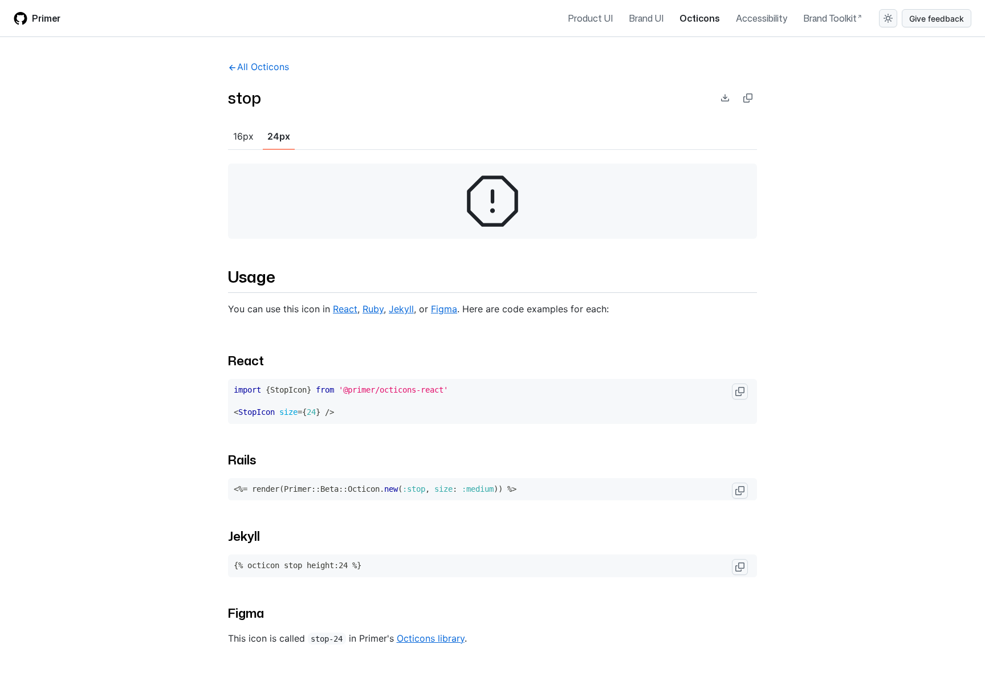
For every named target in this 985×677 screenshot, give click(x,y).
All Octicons (263, 66)
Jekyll (401, 309)
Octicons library (431, 638)
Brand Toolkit (830, 18)
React (345, 309)
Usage (251, 276)
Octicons (699, 18)
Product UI (590, 18)
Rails (242, 459)
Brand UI (646, 18)
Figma (444, 309)
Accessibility (761, 18)
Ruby (373, 309)
